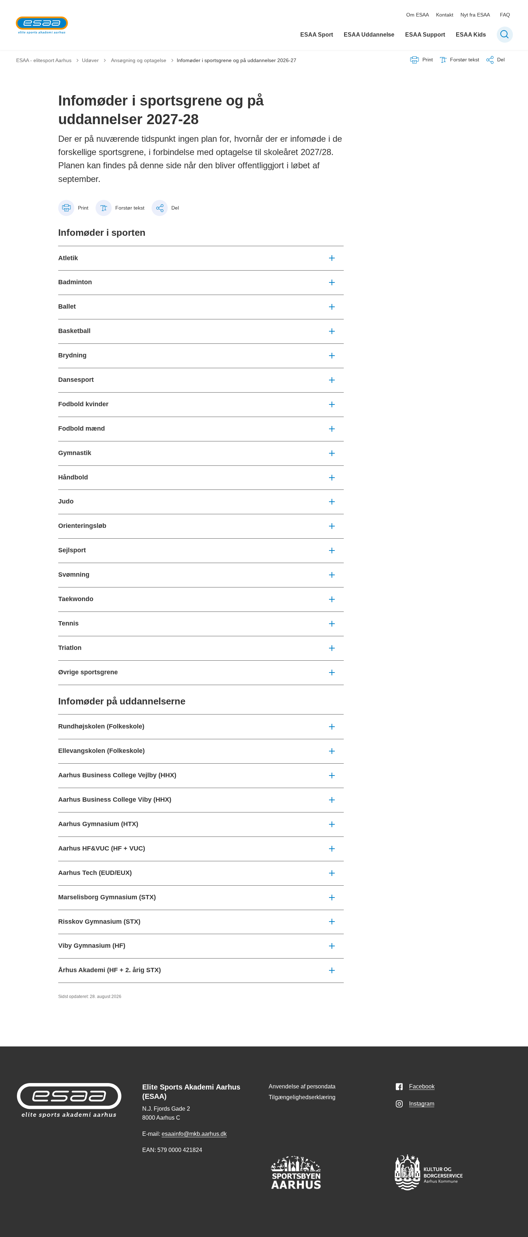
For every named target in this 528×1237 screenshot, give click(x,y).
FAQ (505, 15)
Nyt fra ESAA (475, 15)
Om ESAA (417, 15)
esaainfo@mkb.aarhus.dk (194, 1134)
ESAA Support (425, 35)
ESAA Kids (471, 35)
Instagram (421, 1104)
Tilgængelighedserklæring (302, 1097)
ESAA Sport (316, 35)
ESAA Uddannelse (369, 35)
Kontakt (444, 15)
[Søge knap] (505, 35)
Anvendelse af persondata (302, 1086)
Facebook (422, 1086)
